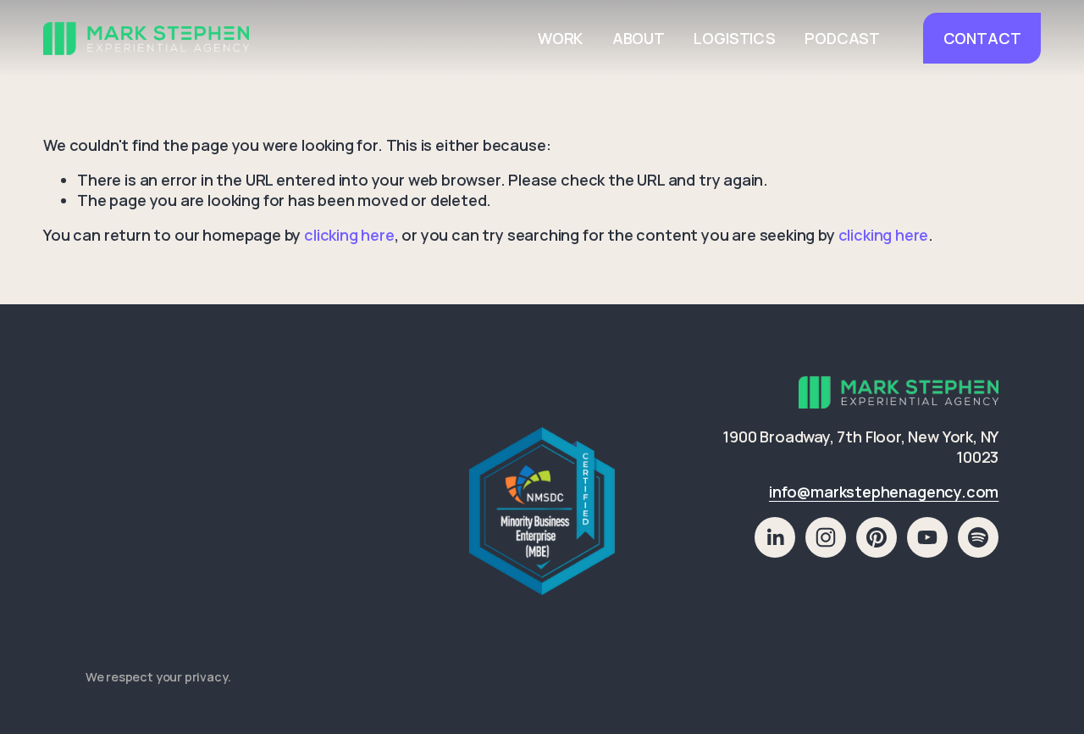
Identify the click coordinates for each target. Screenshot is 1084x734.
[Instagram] (825, 537)
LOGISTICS (734, 38)
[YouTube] (927, 537)
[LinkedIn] (775, 537)
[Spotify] (978, 537)
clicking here (349, 235)
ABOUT (638, 38)
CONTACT (982, 38)
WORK (560, 38)
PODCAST (842, 38)
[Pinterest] (876, 537)
